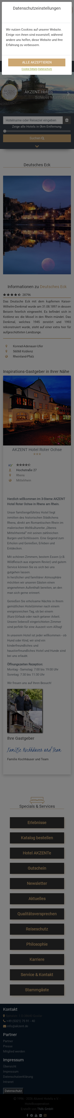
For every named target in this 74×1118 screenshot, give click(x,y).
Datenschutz (45, 69)
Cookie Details (29, 69)
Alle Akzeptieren (37, 62)
